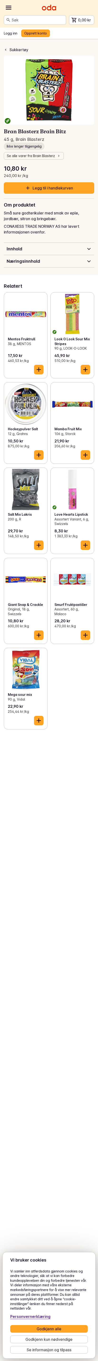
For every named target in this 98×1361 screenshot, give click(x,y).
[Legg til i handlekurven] (39, 369)
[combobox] (38, 20)
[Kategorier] (8, 7)
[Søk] (8, 20)
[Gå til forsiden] (49, 7)
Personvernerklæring (30, 1316)
